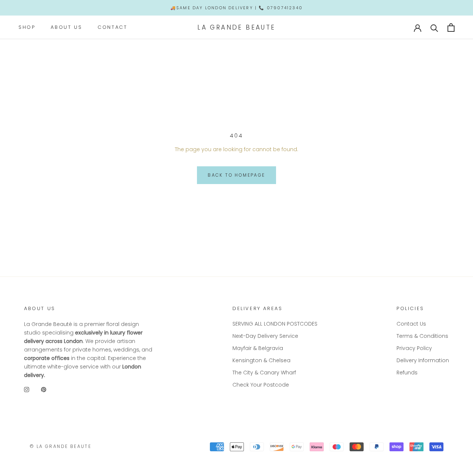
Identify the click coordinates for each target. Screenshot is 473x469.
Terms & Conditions (422, 336)
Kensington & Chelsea (261, 360)
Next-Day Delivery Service (265, 336)
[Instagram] (26, 389)
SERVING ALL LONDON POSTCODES (274, 323)
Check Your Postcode (260, 384)
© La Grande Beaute (60, 446)
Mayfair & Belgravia (257, 348)
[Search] (434, 27)
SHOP (26, 27)
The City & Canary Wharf (264, 372)
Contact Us (411, 323)
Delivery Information (423, 360)
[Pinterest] (43, 389)
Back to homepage (236, 175)
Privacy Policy (414, 348)
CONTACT (112, 27)
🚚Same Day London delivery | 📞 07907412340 (236, 8)
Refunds (407, 372)
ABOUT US (66, 27)
